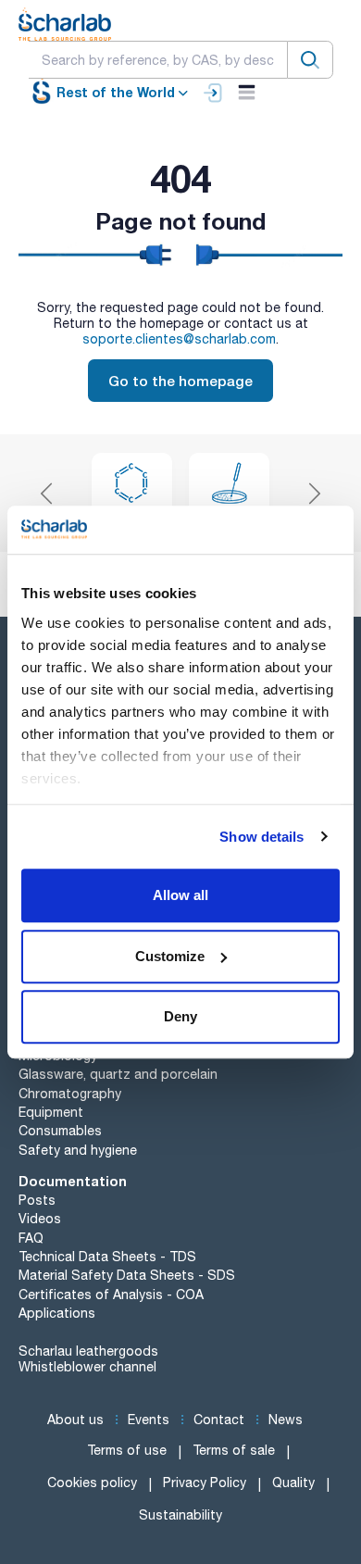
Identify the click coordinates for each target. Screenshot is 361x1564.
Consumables (60, 1130)
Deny (180, 1016)
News (285, 1419)
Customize (170, 956)
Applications (57, 1313)
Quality (293, 1482)
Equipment (51, 1112)
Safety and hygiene (78, 1150)
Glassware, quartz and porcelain (118, 1074)
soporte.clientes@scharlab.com (179, 339)
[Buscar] (310, 60)
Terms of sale (234, 1450)
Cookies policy (92, 1482)
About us (75, 1419)
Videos (40, 1218)
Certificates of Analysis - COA (111, 1294)
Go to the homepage (180, 380)
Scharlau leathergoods (88, 1351)
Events (148, 1419)
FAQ (31, 1238)
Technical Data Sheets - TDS (107, 1256)
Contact (218, 1419)
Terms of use (127, 1450)
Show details (261, 837)
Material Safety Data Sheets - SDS (127, 1275)
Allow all (180, 895)
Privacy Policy (204, 1482)
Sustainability (180, 1515)
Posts (37, 1200)
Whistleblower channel (87, 1366)
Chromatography (70, 1093)
